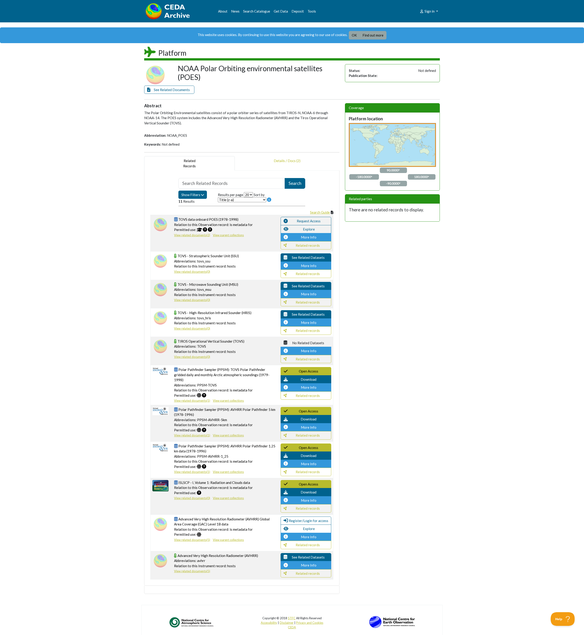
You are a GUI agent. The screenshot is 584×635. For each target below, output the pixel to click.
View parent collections (228, 235)
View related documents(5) (192, 540)
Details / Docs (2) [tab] (287, 161)
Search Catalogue (256, 11)
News (235, 11)
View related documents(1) (192, 400)
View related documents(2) (192, 235)
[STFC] (392, 621)
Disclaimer (287, 623)
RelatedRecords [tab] (189, 163)
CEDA (292, 627)
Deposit (298, 11)
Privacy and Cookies (309, 623)
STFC (291, 618)
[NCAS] (192, 622)
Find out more (372, 35)
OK (354, 35)
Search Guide (320, 212)
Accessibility (269, 623)
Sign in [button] (429, 11)
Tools (312, 11)
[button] (169, 90)
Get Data (281, 11)
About (222, 11)
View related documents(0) (192, 271)
